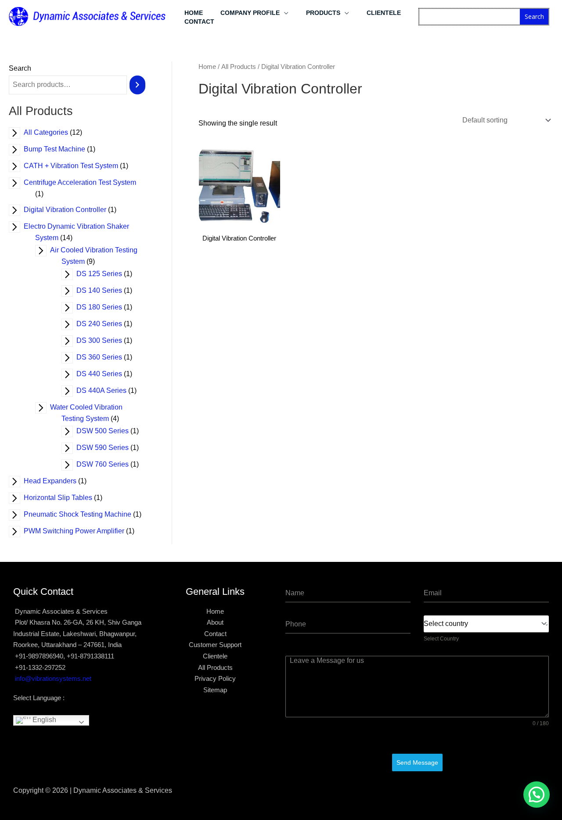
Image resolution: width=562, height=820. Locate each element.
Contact (199, 21)
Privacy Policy (215, 678)
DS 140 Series (105, 290)
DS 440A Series (107, 390)
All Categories (51, 132)
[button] (536, 794)
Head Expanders (55, 481)
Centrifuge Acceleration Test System (85, 182)
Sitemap (215, 690)
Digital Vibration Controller (70, 209)
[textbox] (484, 623)
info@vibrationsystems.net (53, 678)
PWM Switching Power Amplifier (79, 531)
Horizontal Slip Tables (63, 497)
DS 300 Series (105, 340)
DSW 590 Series (108, 447)
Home (193, 12)
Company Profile (250, 12)
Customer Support (215, 644)
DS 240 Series (105, 323)
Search (534, 16)
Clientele (384, 12)
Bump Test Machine (60, 149)
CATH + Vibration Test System (76, 165)
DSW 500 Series (108, 431)
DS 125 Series (105, 273)
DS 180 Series (105, 307)
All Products (238, 66)
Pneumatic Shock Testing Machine (83, 514)
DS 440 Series (105, 374)
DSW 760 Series (108, 464)
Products (323, 12)
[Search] (137, 85)
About (215, 622)
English (43, 720)
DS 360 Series (105, 357)
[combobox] (486, 624)
